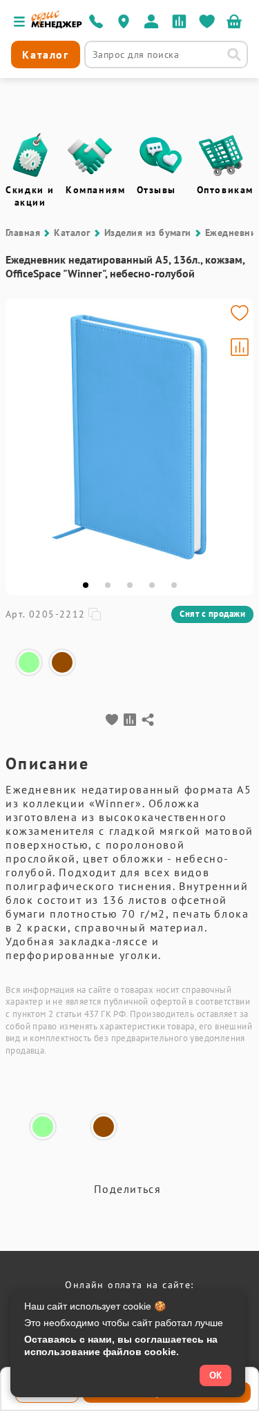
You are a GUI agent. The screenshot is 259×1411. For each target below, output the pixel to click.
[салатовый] (29, 662)
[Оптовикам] (221, 155)
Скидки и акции (30, 196)
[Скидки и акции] (30, 155)
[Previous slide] (22, 436)
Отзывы (157, 190)
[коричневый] (62, 662)
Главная (23, 232)
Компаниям (95, 190)
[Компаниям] (90, 155)
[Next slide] (236, 436)
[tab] (85, 585)
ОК (215, 1375)
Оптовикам (225, 190)
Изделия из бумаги (147, 232)
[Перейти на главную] (56, 25)
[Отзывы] (161, 155)
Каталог (72, 232)
